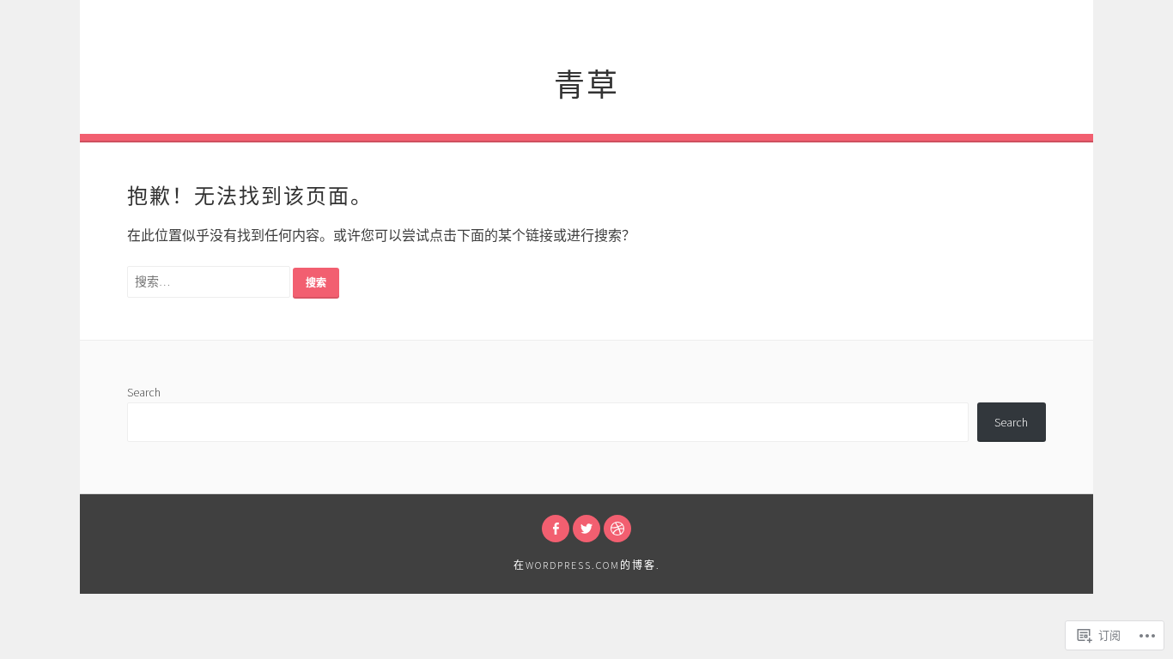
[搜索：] (210, 280)
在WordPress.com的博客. (587, 565)
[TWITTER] (586, 528)
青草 (586, 82)
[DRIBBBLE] (617, 528)
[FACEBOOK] (555, 528)
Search (144, 392)
